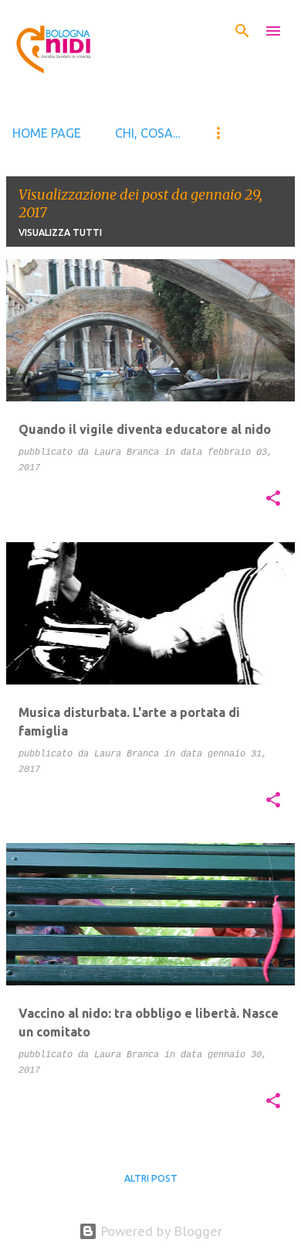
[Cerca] (242, 31)
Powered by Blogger (159, 1231)
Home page (46, 133)
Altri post (151, 1178)
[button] (273, 500)
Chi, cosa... (147, 133)
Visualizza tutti (60, 232)
